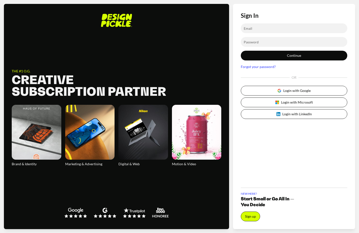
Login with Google (297, 90)
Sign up (250, 216)
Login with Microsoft (297, 102)
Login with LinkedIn (297, 114)
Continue (294, 55)
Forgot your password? (258, 67)
